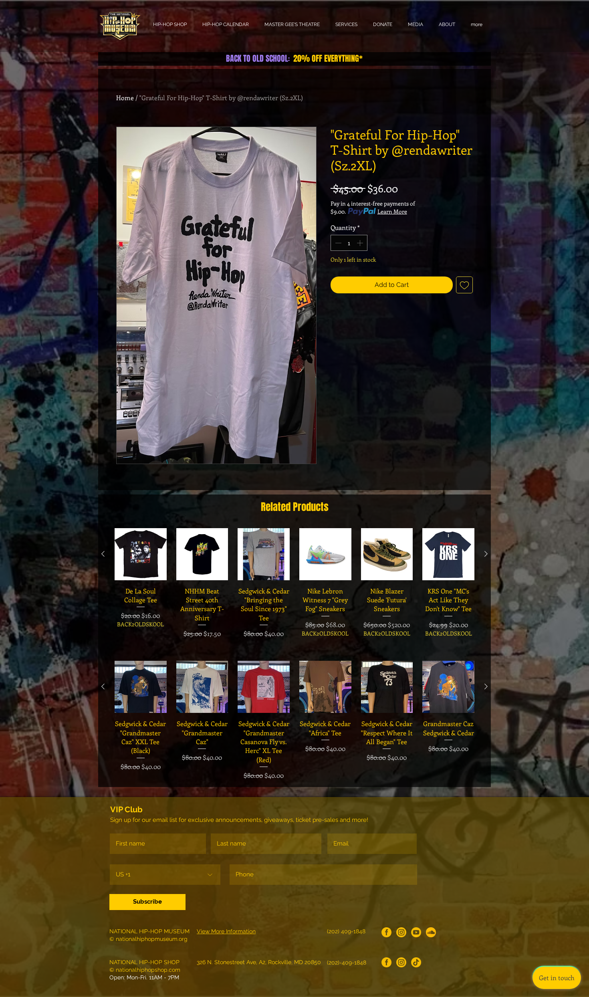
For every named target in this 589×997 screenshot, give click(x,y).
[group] (294, 588)
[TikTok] (416, 962)
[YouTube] (416, 932)
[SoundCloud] (431, 932)
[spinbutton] (349, 242)
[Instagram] (401, 932)
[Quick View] (141, 554)
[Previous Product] (103, 554)
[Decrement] (337, 242)
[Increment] (360, 242)
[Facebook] (386, 932)
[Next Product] (486, 554)
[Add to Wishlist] (464, 284)
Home (125, 97)
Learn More (392, 211)
